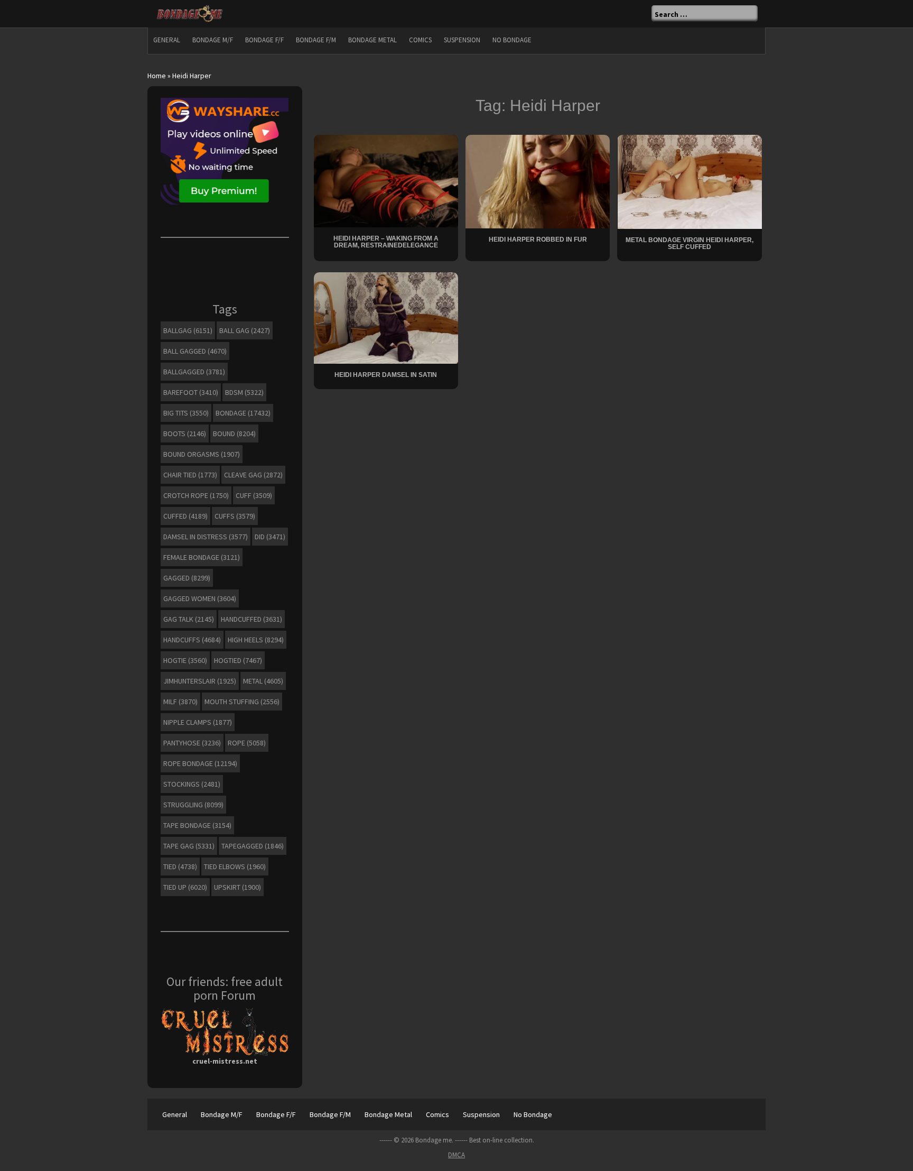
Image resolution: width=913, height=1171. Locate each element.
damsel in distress (205, 536)
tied (180, 866)
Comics (420, 39)
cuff (254, 495)
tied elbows (235, 866)
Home (156, 75)
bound (234, 433)
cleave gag (253, 475)
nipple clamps (197, 722)
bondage (243, 413)
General (166, 39)
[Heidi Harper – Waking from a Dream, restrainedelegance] (386, 180)
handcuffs (192, 639)
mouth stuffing (242, 701)
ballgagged (194, 371)
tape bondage (197, 825)
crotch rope (196, 495)
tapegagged (252, 846)
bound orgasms (201, 454)
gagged (186, 578)
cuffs (235, 516)
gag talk (188, 619)
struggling (193, 804)
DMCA (456, 1154)
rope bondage (200, 763)
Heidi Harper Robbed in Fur (538, 239)
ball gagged (195, 351)
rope (247, 743)
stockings (191, 784)
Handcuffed (251, 619)
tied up (185, 887)
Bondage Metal (372, 39)
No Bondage (512, 39)
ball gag (244, 330)
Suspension (462, 39)
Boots (184, 433)
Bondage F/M (316, 39)
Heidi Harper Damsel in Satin (385, 375)
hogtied (238, 660)
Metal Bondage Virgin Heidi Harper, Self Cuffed (689, 243)
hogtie (185, 660)
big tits (186, 413)
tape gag (189, 846)
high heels (256, 639)
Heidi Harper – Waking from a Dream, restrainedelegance (386, 242)
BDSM (244, 392)
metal (263, 681)
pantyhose (192, 743)
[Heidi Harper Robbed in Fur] (537, 181)
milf (180, 701)
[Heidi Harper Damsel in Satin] (386, 317)
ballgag (187, 330)
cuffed (185, 516)
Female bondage (201, 557)
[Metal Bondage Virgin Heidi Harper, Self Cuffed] (690, 181)
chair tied (190, 475)
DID (270, 536)
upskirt (237, 887)
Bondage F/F (264, 39)
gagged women (199, 598)
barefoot (190, 392)
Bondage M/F (212, 39)
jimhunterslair (199, 681)
